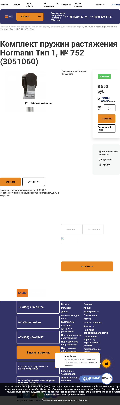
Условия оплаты (105, 99)
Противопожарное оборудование (71, 336)
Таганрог (115, 5)
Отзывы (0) (33, 182)
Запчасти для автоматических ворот (29, 26)
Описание (10, 182)
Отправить (87, 266)
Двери (64, 311)
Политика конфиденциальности (96, 331)
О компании (49, 4)
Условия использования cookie (58, 400)
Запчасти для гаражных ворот (67, 26)
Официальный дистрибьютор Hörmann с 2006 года (58, 16)
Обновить (69, 238)
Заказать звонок (38, 352)
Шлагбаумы (67, 321)
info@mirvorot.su (29, 322)
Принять (82, 400)
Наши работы (29, 4)
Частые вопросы (78, 4)
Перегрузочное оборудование (69, 343)
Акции (17, 5)
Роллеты (66, 308)
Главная (4, 5)
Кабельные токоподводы (68, 372)
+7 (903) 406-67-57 (30, 337)
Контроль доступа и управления (67, 328)
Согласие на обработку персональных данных (92, 341)
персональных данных (72, 256)
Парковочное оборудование (69, 350)
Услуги (64, 5)
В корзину (106, 119)
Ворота (65, 304)
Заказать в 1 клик (104, 128)
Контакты (100, 5)
